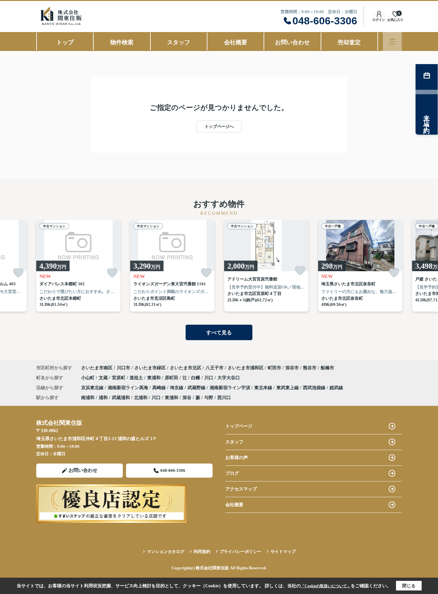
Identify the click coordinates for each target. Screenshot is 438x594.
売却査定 (349, 42)
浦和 (103, 397)
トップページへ (219, 126)
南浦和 (88, 397)
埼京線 (177, 387)
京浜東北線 (93, 387)
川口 (209, 377)
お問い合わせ (292, 42)
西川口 (224, 397)
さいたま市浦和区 (246, 367)
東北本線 (264, 387)
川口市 (123, 367)
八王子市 (214, 367)
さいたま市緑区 (150, 367)
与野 (208, 397)
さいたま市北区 (185, 367)
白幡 (196, 377)
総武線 (336, 387)
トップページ (238, 426)
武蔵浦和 (121, 397)
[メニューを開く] (392, 41)
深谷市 (292, 367)
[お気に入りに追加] (18, 273)
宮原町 (119, 377)
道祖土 (137, 377)
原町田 (172, 377)
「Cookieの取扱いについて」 (326, 586)
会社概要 (235, 42)
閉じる (409, 585)
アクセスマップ (241, 489)
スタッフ (178, 42)
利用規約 (202, 551)
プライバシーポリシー (240, 551)
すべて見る (219, 332)
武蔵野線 (197, 387)
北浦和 (140, 397)
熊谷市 (309, 367)
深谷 (186, 397)
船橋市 (327, 367)
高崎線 (159, 387)
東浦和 (154, 377)
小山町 (88, 377)
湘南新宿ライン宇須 (230, 387)
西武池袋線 (315, 387)
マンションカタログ (165, 551)
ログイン (378, 19)
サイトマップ (283, 551)
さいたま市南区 (97, 367)
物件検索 (121, 42)
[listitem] (78, 266)
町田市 (274, 367)
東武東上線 (288, 387)
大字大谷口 (228, 377)
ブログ (232, 473)
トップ (65, 42)
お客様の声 (236, 457)
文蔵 (104, 377)
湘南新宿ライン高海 (128, 387)
